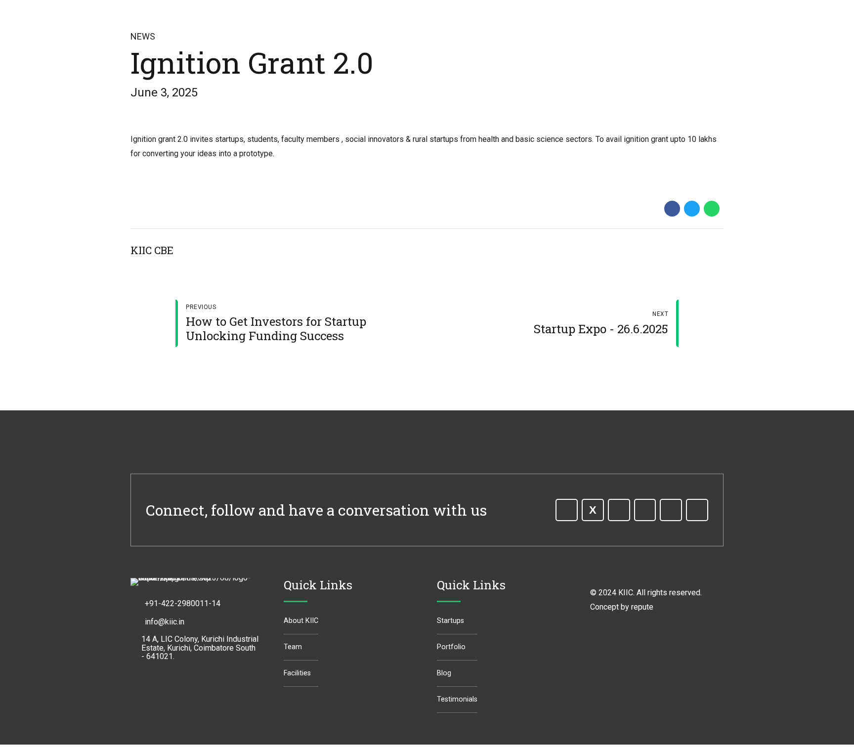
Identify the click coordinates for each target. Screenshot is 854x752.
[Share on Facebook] (672, 209)
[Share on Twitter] (692, 209)
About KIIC (301, 621)
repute (642, 607)
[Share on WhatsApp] (712, 209)
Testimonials (457, 699)
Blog (444, 673)
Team (293, 647)
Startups (450, 621)
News (142, 36)
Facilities (297, 673)
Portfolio (451, 647)
